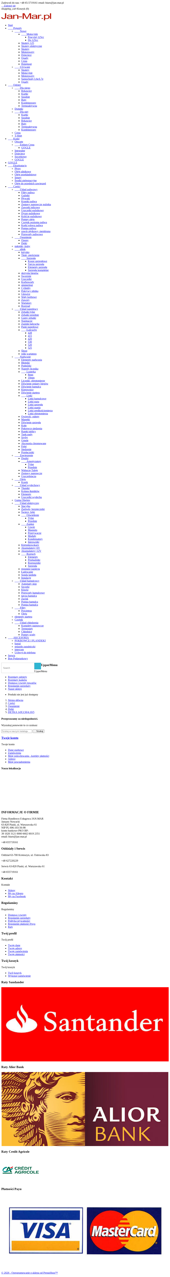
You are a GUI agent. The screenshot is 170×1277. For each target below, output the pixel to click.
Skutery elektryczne (31, 46)
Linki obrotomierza (38, 413)
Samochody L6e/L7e (32, 79)
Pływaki (25, 198)
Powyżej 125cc (36, 37)
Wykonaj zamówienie (19, 975)
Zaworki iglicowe (30, 207)
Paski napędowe (29, 326)
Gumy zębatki (28, 318)
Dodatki (19, 108)
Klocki (24, 589)
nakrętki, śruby (22, 246)
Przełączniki (27, 452)
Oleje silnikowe (23, 171)
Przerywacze (34, 533)
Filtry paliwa (28, 192)
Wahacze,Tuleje (29, 470)
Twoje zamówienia (18, 951)
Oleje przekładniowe (25, 174)
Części (14, 186)
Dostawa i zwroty (17, 915)
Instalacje (26, 577)
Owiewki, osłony (30, 416)
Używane (22, 67)
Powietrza (26, 610)
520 (30, 344)
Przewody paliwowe (32, 234)
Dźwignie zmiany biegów (34, 383)
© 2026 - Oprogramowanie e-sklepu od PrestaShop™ (29, 1272)
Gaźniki (25, 195)
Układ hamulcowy (27, 580)
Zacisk (24, 598)
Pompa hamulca (29, 601)
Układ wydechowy (27, 485)
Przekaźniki (34, 560)
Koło (24, 425)
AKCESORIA (18, 637)
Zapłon (27, 524)
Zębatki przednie (30, 315)
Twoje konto (9, 738)
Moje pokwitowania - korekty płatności (28, 756)
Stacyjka (25, 506)
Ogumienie (23, 237)
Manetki (25, 419)
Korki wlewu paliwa (32, 225)
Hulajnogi (26, 64)
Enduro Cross (24, 144)
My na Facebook (17, 896)
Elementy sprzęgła (37, 267)
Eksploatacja (17, 165)
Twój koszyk (15, 972)
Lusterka (28, 371)
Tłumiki (25, 488)
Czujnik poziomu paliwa (34, 222)
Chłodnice (26, 631)
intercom (19, 649)
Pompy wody (28, 634)
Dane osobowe (16, 750)
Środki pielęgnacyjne (26, 180)
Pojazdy (15, 28)
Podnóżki (26, 365)
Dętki (24, 243)
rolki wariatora (29, 353)
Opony (25, 240)
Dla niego (22, 87)
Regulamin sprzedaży (19, 685)
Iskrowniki (33, 542)
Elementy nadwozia (31, 359)
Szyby (24, 437)
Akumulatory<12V (31, 551)
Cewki (31, 527)
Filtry (20, 607)
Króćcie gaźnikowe (31, 216)
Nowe (20, 31)
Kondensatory (35, 539)
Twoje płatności (16, 954)
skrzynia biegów (30, 273)
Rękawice (26, 90)
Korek (24, 482)
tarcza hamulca (29, 595)
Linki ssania (34, 407)
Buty (23, 99)
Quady (24, 58)
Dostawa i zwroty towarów (22, 682)
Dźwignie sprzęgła (31, 422)
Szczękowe (21, 156)
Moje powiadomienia (19, 761)
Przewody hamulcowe (33, 592)
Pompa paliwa (28, 228)
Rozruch (28, 554)
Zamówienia (14, 753)
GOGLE (26, 147)
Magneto (32, 530)
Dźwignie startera (30, 392)
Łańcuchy (29, 329)
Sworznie (26, 276)
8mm (30, 374)
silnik (20, 249)
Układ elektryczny (27, 503)
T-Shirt (18, 135)
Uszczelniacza (28, 476)
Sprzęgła (28, 258)
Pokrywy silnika (29, 291)
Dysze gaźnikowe (30, 213)
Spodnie (25, 96)
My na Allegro (15, 893)
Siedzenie (26, 449)
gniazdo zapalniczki (25, 646)
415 (30, 335)
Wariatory (26, 303)
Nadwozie (23, 356)
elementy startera (23, 616)
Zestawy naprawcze (31, 473)
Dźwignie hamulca (31, 386)
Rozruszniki (34, 562)
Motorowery (27, 52)
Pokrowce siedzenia (31, 428)
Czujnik (19, 619)
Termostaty (27, 628)
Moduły (32, 536)
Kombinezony (28, 102)
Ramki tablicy (28, 431)
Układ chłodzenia (26, 622)
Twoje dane (14, 945)
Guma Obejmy (22, 500)
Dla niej (21, 111)
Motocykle (29, 34)
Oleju (20, 479)
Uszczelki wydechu (31, 497)
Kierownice (27, 389)
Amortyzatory (31, 461)
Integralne (20, 150)
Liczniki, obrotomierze (33, 380)
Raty (10, 926)
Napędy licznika (29, 368)
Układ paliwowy (26, 189)
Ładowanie (27, 571)
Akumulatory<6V (30, 548)
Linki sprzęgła (35, 404)
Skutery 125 (27, 43)
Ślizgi (24, 350)
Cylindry (26, 288)
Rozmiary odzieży (17, 677)
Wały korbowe (29, 297)
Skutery (25, 49)
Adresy (12, 759)
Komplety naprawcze (32, 625)
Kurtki (24, 93)
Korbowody (27, 282)
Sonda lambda (28, 574)
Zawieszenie (24, 455)
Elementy (26, 494)
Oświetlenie (30, 515)
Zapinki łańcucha (30, 323)
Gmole (24, 440)
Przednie (32, 467)
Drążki (24, 458)
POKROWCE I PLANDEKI (30, 640)
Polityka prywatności (19, 920)
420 (30, 338)
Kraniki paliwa (29, 201)
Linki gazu (33, 401)
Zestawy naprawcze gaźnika (36, 204)
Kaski (13, 138)
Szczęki (25, 586)
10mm (31, 377)
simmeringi (27, 285)
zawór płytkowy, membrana (35, 231)
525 (30, 347)
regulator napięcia (30, 568)
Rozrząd (25, 306)
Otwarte (19, 141)
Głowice (25, 294)
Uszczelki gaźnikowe (32, 210)
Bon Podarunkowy (18, 658)
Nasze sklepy (15, 688)
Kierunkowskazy (30, 545)
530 (30, 341)
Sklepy (11, 890)
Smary (18, 177)
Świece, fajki (28, 512)
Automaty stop (29, 583)
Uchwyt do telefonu (25, 652)
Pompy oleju (28, 219)
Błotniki (25, 362)
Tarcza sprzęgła (36, 264)
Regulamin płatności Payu (21, 923)
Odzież (14, 84)
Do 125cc (33, 40)
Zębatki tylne (28, 312)
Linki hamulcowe (37, 398)
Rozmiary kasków (17, 679)
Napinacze (26, 320)
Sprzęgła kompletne (38, 270)
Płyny (18, 168)
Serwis (11, 655)
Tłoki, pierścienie (30, 255)
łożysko (25, 252)
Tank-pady (27, 434)
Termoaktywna (29, 105)
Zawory (25, 300)
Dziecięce (26, 55)
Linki (26, 395)
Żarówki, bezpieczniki (33, 509)
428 (30, 332)
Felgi (24, 446)
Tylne (31, 464)
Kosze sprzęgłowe (37, 261)
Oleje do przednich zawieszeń (30, 183)
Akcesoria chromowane (33, 443)
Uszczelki (26, 279)
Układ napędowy (26, 309)
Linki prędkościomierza (40, 410)
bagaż (18, 643)
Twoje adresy (15, 948)
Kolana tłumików (30, 491)
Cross (24, 61)
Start (10, 25)
